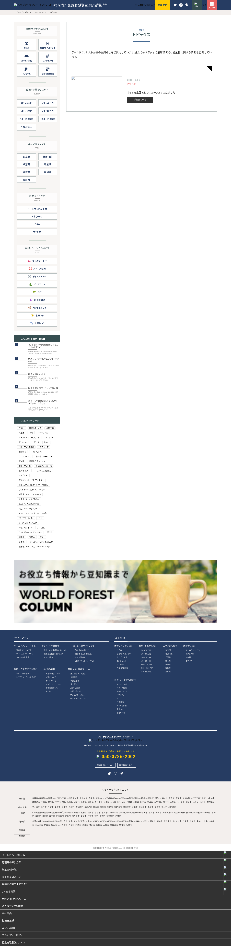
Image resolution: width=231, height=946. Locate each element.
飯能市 (153, 821)
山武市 (120, 812)
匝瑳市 (77, 812)
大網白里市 (167, 812)
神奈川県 (47, 156)
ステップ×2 (43, 432)
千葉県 (26, 164)
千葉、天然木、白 (25, 527)
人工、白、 (41, 527)
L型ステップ (44, 447)
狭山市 (54, 824)
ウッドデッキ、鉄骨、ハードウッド (32, 489)
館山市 (152, 812)
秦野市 (58, 807)
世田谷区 (83, 798)
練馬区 (91, 801)
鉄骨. (42, 537)
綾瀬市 (135, 807)
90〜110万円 (146, 664)
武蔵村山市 (100, 798)
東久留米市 (74, 798)
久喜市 (118, 821)
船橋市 (127, 812)
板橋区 (70, 801)
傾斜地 (49, 532)
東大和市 (210, 801)
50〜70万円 (146, 657)
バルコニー (48, 437)
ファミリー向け (122, 684)
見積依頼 (162, 5)
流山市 (91, 812)
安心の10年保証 (22, 657)
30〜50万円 (146, 653)
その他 (48, 691)
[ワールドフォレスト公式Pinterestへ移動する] (180, 6)
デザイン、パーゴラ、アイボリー (31, 480)
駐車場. (22, 541)
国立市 (143, 801)
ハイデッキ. (23, 475)
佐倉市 (68, 816)
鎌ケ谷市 (186, 812)
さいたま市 (177, 821)
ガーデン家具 (122, 657)
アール (36, 442)
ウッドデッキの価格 (51, 645)
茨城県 (26, 172)
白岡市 (99, 824)
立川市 (202, 801)
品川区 (196, 801)
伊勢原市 (79, 807)
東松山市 (167, 821)
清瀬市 (51, 798)
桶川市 (92, 824)
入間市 (71, 824)
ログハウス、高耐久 (43, 470)
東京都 (26, 156)
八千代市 (112, 812)
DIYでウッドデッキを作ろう (26, 677)
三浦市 (51, 807)
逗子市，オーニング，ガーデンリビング (34, 546)
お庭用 (119, 650)
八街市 (91, 816)
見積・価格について (53, 673)
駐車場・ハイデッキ (124, 653)
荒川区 (51, 801)
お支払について (52, 687)
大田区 (58, 798)
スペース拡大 (122, 687)
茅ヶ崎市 (36, 807)
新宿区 (84, 801)
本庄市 (85, 824)
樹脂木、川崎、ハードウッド (30, 494)
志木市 (78, 824)
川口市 (56, 821)
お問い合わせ (75, 691)
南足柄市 (118, 807)
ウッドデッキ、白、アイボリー (30, 532)
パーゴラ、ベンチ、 (26, 518)
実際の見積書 (53, 653)
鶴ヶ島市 (63, 821)
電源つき (120, 709)
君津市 (201, 812)
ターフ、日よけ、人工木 (28, 522)
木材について (51, 680)
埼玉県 (47, 164)
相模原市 (127, 807)
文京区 (106, 801)
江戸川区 (158, 801)
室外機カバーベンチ (44, 456)
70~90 (48, 111)
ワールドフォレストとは (25, 645)
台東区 (129, 801)
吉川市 (49, 821)
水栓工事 (50, 428)
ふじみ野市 (62, 824)
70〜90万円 (146, 661)
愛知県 (26, 179)
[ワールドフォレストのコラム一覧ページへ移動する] (115, 622)
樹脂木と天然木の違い (84, 653)
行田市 (104, 821)
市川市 (105, 812)
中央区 (44, 801)
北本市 (90, 821)
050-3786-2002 (119, 756)
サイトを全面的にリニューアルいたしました (151, 92)
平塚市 (151, 807)
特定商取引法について (79, 698)
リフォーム (120, 664)
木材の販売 (48, 657)
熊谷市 (132, 821)
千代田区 (197, 798)
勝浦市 (47, 812)
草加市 (122, 824)
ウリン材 (37, 231)
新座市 (111, 821)
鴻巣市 (146, 821)
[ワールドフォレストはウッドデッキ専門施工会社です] (33, 4)
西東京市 (36, 801)
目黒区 (35, 798)
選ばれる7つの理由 (23, 650)
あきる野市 (187, 798)
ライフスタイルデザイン (25, 653)
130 (25, 127)
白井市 (118, 816)
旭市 (96, 816)
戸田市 (97, 821)
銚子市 (84, 812)
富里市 (40, 812)
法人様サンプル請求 (78, 673)
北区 (204, 798)
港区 (64, 801)
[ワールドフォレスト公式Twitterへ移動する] (175, 6)
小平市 (58, 801)
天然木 (32, 537)
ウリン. (22, 428)
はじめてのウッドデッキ (84, 645)
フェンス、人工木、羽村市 (29, 503)
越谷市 (160, 821)
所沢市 (83, 821)
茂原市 (38, 816)
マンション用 (121, 661)
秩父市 (42, 821)
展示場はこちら (125, 765)
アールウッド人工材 (37, 208)
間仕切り (22, 451)
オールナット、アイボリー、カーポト (33, 513)
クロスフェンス (25, 456)
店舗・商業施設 (122, 668)
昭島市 (137, 798)
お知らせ (131, 83)
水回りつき (121, 712)
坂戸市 (192, 821)
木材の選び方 (80, 657)
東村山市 (98, 801)
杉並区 (151, 798)
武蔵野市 (43, 798)
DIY (118, 698)
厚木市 (64, 807)
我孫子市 (135, 812)
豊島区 (172, 798)
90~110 (26, 119)
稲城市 (144, 798)
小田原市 (172, 807)
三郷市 (106, 824)
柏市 (34, 812)
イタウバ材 (37, 216)
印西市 (102, 816)
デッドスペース (122, 691)
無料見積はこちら (104, 765)
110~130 (47, 119)
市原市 (70, 812)
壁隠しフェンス (25, 466)
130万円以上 (146, 671)
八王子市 (180, 801)
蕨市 (70, 821)
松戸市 (194, 812)
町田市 (179, 798)
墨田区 (150, 801)
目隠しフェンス (35, 428)
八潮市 (129, 824)
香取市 (98, 812)
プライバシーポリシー (78, 695)
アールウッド (24, 442)
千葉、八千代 (36, 451)
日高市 (186, 821)
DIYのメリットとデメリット (85, 661)
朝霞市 (47, 824)
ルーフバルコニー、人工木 (29, 437)
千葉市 (63, 812)
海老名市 (88, 807)
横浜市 (96, 807)
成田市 (52, 816)
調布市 (158, 798)
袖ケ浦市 (75, 816)
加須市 (35, 821)
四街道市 (60, 816)
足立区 (113, 801)
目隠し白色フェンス (37, 461)
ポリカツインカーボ (44, 466)
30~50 (48, 102)
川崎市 (110, 807)
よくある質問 (49, 669)
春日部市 (114, 824)
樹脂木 (22, 537)
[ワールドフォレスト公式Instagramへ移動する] (186, 6)
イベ (31, 432)
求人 (204, 5)
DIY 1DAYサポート (23, 673)
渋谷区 (109, 798)
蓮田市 (125, 821)
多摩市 (123, 798)
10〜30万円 (146, 650)
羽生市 (139, 821)
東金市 (84, 816)
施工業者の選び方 (82, 650)
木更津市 (177, 812)
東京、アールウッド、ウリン (29, 508)
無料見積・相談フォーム (79, 669)
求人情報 (73, 684)
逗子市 (44, 807)
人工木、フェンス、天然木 (29, 499)
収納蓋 (22, 461)
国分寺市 (121, 801)
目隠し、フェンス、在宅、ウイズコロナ (34, 484)
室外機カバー (24, 470)
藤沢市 (164, 807)
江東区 (173, 801)
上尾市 (206, 821)
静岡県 (47, 172)
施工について (51, 677)
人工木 (22, 432)
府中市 (116, 798)
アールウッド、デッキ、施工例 (41, 541)
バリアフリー (121, 695)
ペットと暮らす (122, 705)
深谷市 (199, 821)
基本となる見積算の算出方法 (55, 650)
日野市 (77, 801)
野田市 (208, 812)
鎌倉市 (157, 807)
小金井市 (211, 798)
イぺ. (40, 518)
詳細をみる (139, 99)
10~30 (26, 102)
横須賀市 (142, 807)
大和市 (71, 807)
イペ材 (37, 224)
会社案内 (73, 677)
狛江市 (189, 801)
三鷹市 (65, 798)
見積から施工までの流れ (26, 669)
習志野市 (110, 816)
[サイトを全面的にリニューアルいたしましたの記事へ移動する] (97, 79)
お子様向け (121, 702)
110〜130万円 (147, 668)
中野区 (130, 798)
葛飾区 (136, 801)
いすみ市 (144, 812)
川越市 (76, 821)
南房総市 (55, 812)
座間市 (103, 807)
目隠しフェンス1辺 (26, 447)
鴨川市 (158, 812)
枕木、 (46, 442)
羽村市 (165, 798)
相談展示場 (74, 680)
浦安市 (45, 816)
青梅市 (92, 798)
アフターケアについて (54, 684)
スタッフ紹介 (75, 687)
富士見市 (39, 824)
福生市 (166, 801)
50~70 (26, 111)
